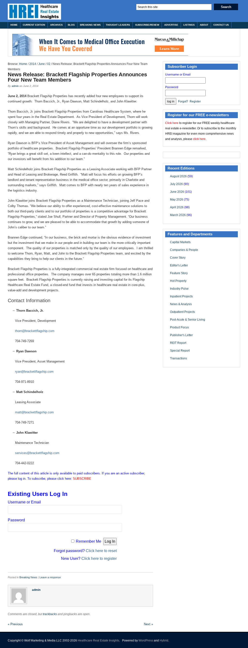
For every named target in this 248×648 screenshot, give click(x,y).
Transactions (178, 358)
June (41, 64)
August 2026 (178, 176)
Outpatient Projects (182, 312)
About (204, 24)
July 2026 (176, 184)
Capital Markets (180, 242)
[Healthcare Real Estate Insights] (34, 12)
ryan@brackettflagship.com (34, 371)
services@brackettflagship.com (37, 453)
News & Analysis (181, 304)
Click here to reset (101, 551)
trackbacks (50, 614)
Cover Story (178, 257)
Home (14, 24)
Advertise (171, 24)
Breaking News (90, 24)
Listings (189, 24)
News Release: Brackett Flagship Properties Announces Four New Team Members (77, 77)
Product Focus (179, 327)
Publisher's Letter (181, 335)
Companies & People (184, 250)
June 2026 (177, 191)
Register (195, 101)
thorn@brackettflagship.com (34, 331)
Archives (56, 24)
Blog (71, 24)
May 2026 (176, 199)
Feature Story (179, 273)
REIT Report (178, 343)
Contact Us (221, 24)
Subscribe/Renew (147, 24)
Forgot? (183, 101)
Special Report (180, 350)
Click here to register (99, 558)
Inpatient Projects (181, 296)
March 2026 (178, 215)
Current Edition (34, 24)
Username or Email (24, 502)
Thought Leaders (118, 24)
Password (16, 520)
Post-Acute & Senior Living (187, 319)
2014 (32, 64)
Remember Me (88, 541)
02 (48, 64)
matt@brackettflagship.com (34, 412)
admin (15, 86)
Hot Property (178, 281)
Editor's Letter (179, 265)
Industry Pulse (179, 288)
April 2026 (177, 207)
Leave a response (50, 577)
